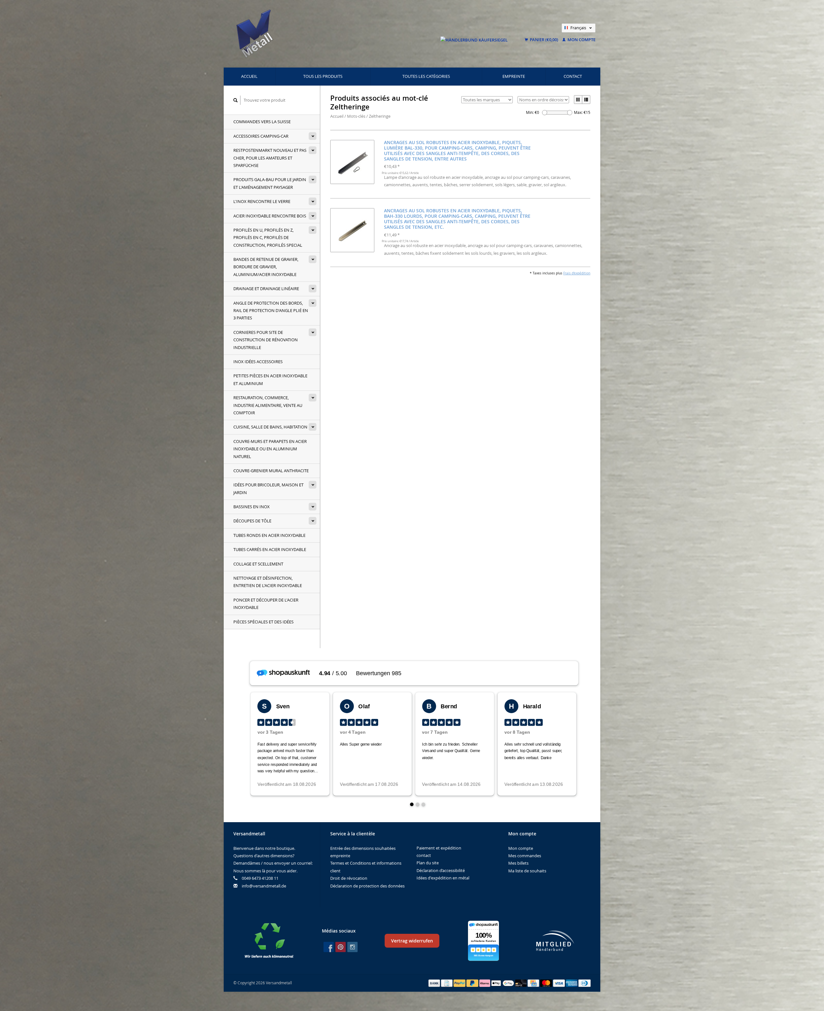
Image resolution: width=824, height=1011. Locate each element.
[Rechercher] (235, 100)
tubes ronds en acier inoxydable (269, 535)
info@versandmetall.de (264, 886)
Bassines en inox (251, 507)
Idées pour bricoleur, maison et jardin (268, 488)
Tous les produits (322, 76)
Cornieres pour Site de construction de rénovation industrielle (265, 339)
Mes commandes (524, 856)
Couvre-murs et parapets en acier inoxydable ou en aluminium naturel (270, 448)
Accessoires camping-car (260, 136)
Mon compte (580, 39)
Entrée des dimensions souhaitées (363, 848)
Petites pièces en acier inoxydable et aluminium (270, 379)
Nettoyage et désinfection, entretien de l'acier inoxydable (267, 581)
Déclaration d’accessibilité (441, 870)
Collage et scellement (258, 564)
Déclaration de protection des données (367, 886)
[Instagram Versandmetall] (352, 947)
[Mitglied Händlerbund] (555, 940)
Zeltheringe (379, 116)
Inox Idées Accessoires (258, 361)
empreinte (513, 76)
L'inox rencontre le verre (261, 201)
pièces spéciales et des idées (263, 622)
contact (573, 76)
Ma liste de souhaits (527, 871)
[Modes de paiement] (434, 983)
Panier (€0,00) (544, 39)
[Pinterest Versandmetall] (340, 947)
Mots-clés (356, 116)
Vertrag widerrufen (412, 941)
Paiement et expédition (439, 848)
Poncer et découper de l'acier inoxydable (265, 603)
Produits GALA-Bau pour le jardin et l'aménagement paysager (269, 183)
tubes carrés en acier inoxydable (269, 549)
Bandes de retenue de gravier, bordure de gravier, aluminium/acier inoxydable (265, 266)
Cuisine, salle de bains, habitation (270, 427)
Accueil (249, 76)
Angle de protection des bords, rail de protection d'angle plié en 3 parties (270, 310)
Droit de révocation (348, 878)
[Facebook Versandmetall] (328, 947)
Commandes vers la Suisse (262, 121)
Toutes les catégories (426, 76)
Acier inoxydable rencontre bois (269, 216)
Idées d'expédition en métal (443, 878)
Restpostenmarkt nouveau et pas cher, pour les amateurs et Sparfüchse (269, 157)
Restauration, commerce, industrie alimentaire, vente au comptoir (267, 405)
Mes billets (518, 863)
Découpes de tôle (252, 521)
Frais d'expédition (576, 273)
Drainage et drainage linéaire (266, 288)
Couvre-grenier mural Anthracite (271, 470)
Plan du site (428, 863)
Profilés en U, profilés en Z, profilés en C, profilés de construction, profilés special (267, 237)
